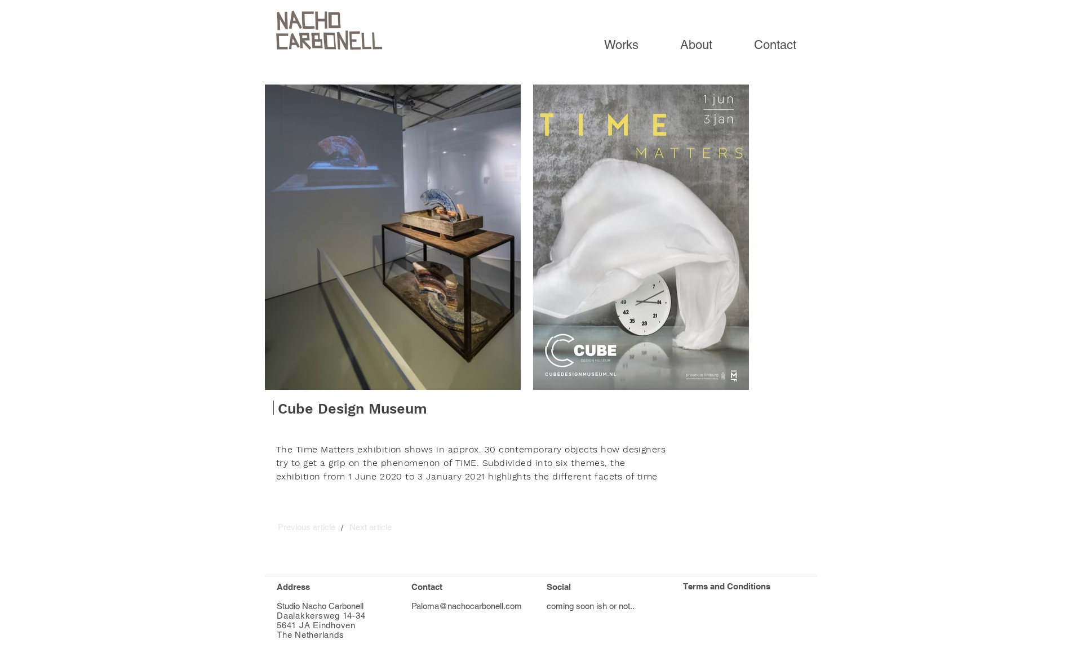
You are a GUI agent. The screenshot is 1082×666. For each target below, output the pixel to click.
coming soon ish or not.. (591, 606)
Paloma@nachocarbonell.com (466, 606)
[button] (306, 527)
